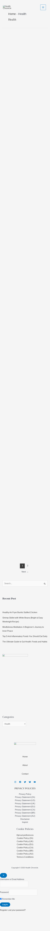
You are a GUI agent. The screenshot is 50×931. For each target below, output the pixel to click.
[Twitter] (25, 782)
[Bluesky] (30, 782)
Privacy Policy (25, 794)
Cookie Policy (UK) (25, 841)
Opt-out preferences (25, 835)
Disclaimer (25, 819)
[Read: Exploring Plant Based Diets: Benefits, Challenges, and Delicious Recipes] (8, 379)
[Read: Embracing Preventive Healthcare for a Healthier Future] (12, 320)
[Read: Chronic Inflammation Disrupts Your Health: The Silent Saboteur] (12, 467)
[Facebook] (20, 782)
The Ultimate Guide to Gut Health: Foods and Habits (24, 642)
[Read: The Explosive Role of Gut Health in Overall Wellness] (7, 408)
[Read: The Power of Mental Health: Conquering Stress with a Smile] (9, 291)
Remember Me (8, 899)
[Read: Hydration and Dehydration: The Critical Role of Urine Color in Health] (7, 47)
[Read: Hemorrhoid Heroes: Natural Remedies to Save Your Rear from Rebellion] (8, 523)
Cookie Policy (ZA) (25, 838)
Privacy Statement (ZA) (25, 797)
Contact (25, 774)
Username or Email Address (12, 879)
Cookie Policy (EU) (25, 844)
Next (25, 572)
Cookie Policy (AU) (25, 854)
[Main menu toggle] (43, 7)
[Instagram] (15, 782)
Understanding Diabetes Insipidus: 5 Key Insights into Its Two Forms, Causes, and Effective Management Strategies (24, 205)
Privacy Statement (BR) (25, 813)
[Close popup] (3, 875)
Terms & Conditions (25, 857)
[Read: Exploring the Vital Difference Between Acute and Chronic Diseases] (23, 164)
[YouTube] (35, 782)
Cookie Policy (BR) (25, 851)
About (25, 765)
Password (4, 892)
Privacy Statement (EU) (25, 807)
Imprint (25, 822)
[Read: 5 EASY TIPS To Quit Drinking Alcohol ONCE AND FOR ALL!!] (8, 552)
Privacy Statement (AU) (25, 816)
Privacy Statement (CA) (25, 810)
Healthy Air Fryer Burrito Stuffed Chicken (19, 612)
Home (25, 757)
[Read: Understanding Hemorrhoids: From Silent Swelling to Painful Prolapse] (8, 135)
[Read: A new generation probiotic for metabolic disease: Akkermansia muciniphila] (14, 76)
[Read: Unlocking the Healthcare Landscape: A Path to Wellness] (25, 260)
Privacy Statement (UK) (25, 803)
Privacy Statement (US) (25, 800)
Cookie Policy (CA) (25, 848)
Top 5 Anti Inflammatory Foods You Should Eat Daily (24, 636)
